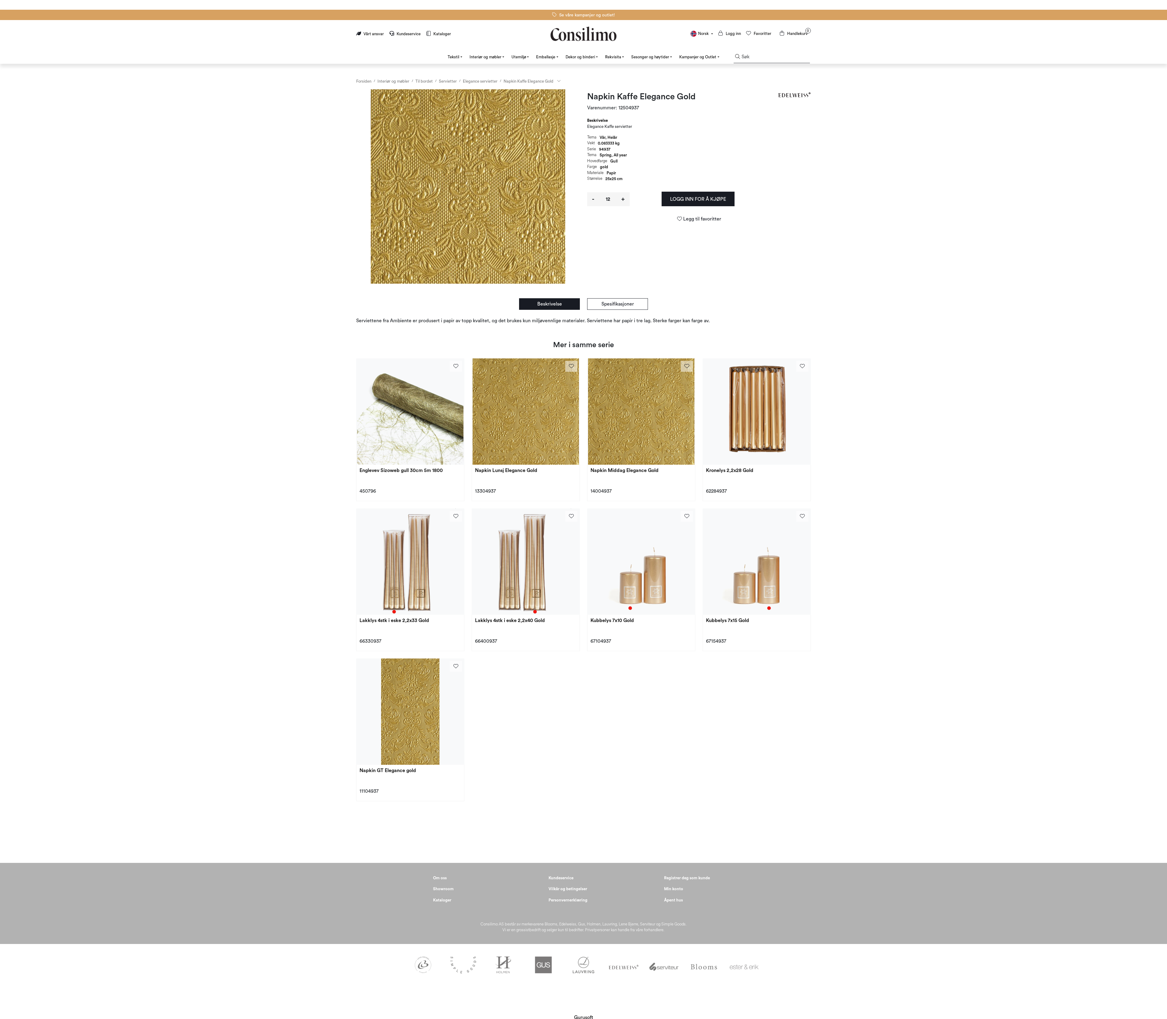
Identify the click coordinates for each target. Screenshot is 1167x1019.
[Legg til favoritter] (456, 366)
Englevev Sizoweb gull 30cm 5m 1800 (401, 470)
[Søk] (738, 57)
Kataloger (441, 34)
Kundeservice (409, 34)
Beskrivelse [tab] (597, 120)
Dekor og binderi (580, 57)
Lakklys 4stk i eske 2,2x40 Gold (510, 620)
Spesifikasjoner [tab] (617, 304)
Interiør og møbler (485, 57)
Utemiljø (518, 57)
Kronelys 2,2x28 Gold (729, 470)
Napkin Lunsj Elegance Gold (506, 470)
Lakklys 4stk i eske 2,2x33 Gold (394, 620)
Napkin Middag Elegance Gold (624, 470)
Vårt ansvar (374, 34)
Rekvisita (613, 57)
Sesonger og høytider (650, 57)
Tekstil (453, 57)
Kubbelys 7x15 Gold (727, 620)
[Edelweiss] (795, 94)
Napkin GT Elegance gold (388, 770)
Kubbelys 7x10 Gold (612, 620)
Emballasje (545, 57)
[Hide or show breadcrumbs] (558, 81)
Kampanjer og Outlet (697, 57)
